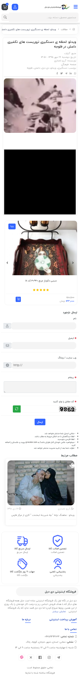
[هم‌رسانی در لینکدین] (71, 73)
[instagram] (49, 657)
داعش (37, 68)
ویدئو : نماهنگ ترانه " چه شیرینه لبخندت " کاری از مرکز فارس (42, 515)
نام (74, 318)
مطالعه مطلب (43, 521)
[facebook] (40, 657)
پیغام (71, 377)
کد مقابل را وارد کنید (63, 401)
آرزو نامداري (60, 61)
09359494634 (59, 636)
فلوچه (30, 68)
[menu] (75, 7)
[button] (68, 299)
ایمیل (71, 338)
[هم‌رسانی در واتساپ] (75, 73)
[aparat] (21, 657)
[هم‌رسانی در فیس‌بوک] (57, 73)
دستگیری (62, 68)
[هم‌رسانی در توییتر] (61, 73)
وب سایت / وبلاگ (67, 358)
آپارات (67, 53)
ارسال (40, 422)
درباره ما (26, 619)
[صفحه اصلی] (73, 29)
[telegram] (58, 657)
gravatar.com (31, 442)
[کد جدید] (17, 409)
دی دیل (45, 68)
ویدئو (53, 68)
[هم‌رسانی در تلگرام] (66, 73)
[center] (5, 17)
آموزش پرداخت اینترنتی (63, 619)
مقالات (64, 29)
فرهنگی (65, 64)
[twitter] (31, 657)
